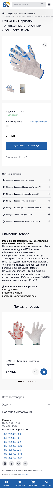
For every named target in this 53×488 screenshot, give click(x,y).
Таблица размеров (38, 121)
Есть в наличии (14, 115)
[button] (23, 333)
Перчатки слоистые (27, 14)
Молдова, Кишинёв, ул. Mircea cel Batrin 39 (23, 222)
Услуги (6, 404)
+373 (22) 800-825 (11, 450)
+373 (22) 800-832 (11, 442)
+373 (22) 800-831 (11, 438)
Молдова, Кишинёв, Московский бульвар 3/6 (23, 187)
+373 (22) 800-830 (11, 434)
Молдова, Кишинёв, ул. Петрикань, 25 (21, 180)
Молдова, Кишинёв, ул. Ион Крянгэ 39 (21, 201)
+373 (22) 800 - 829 (12, 446)
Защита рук (12, 14)
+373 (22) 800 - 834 (12, 454)
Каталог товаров (13, 397)
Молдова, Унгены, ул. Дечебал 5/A (19, 215)
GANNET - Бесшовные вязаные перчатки (22, 363)
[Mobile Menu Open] (49, 4)
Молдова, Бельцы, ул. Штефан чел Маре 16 (23, 208)
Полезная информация (17, 412)
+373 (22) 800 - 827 (12, 458)
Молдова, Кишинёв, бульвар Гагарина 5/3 (22, 194)
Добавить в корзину (24, 145)
